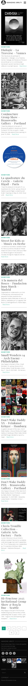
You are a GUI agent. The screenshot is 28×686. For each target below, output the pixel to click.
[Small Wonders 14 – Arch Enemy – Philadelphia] (14, 330)
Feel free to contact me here (8, 648)
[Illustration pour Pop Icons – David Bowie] (14, 660)
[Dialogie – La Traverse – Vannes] (14, 27)
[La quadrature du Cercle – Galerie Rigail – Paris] (14, 157)
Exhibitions (5, 47)
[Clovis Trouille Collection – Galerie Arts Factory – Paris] (14, 514)
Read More (23, 66)
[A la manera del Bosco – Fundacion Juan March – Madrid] (14, 269)
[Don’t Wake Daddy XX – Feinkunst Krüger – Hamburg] (14, 397)
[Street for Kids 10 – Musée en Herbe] (14, 219)
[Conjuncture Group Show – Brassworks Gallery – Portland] (14, 91)
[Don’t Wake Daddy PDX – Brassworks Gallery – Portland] (14, 460)
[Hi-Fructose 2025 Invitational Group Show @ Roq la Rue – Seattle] (14, 575)
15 (11, 633)
